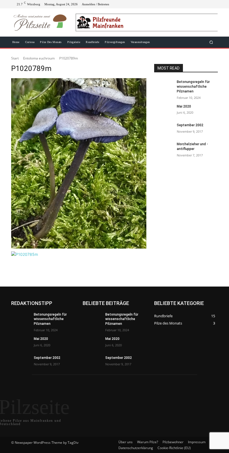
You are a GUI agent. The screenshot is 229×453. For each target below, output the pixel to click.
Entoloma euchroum (39, 58)
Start (15, 58)
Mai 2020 (184, 106)
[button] (211, 42)
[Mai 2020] (163, 111)
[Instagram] (193, 4)
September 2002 (190, 125)
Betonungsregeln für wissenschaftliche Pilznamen (193, 86)
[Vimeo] (206, 4)
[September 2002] (163, 129)
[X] (200, 4)
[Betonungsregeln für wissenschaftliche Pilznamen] (163, 86)
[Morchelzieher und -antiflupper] (163, 148)
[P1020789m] (78, 163)
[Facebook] (186, 4)
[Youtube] (213, 4)
